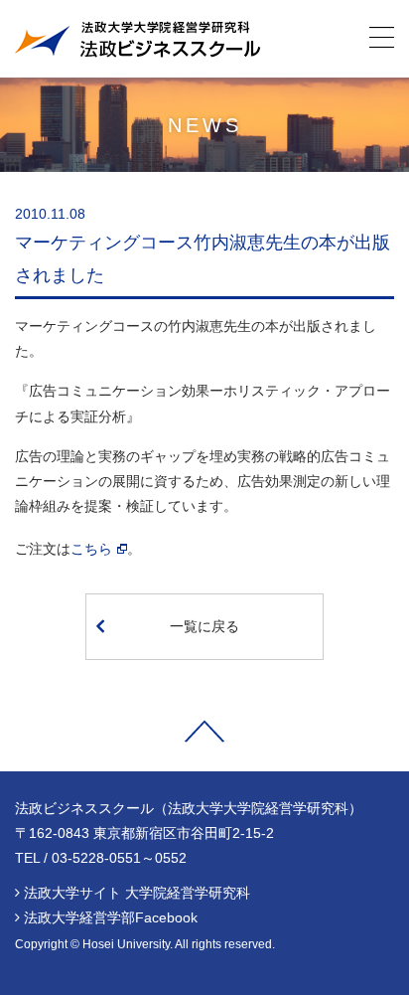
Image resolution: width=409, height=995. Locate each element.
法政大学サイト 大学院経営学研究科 (137, 893)
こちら (91, 549)
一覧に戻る (204, 626)
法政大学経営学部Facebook (111, 917)
